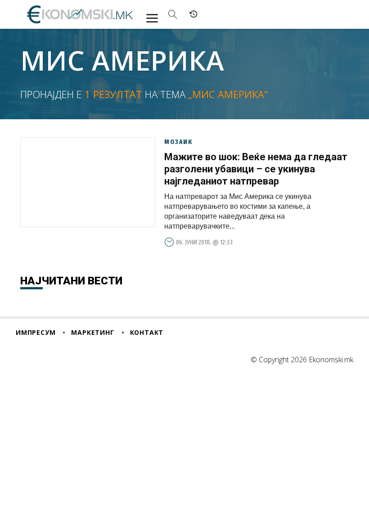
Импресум (35, 332)
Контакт (147, 332)
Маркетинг (92, 332)
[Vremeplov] (193, 14)
